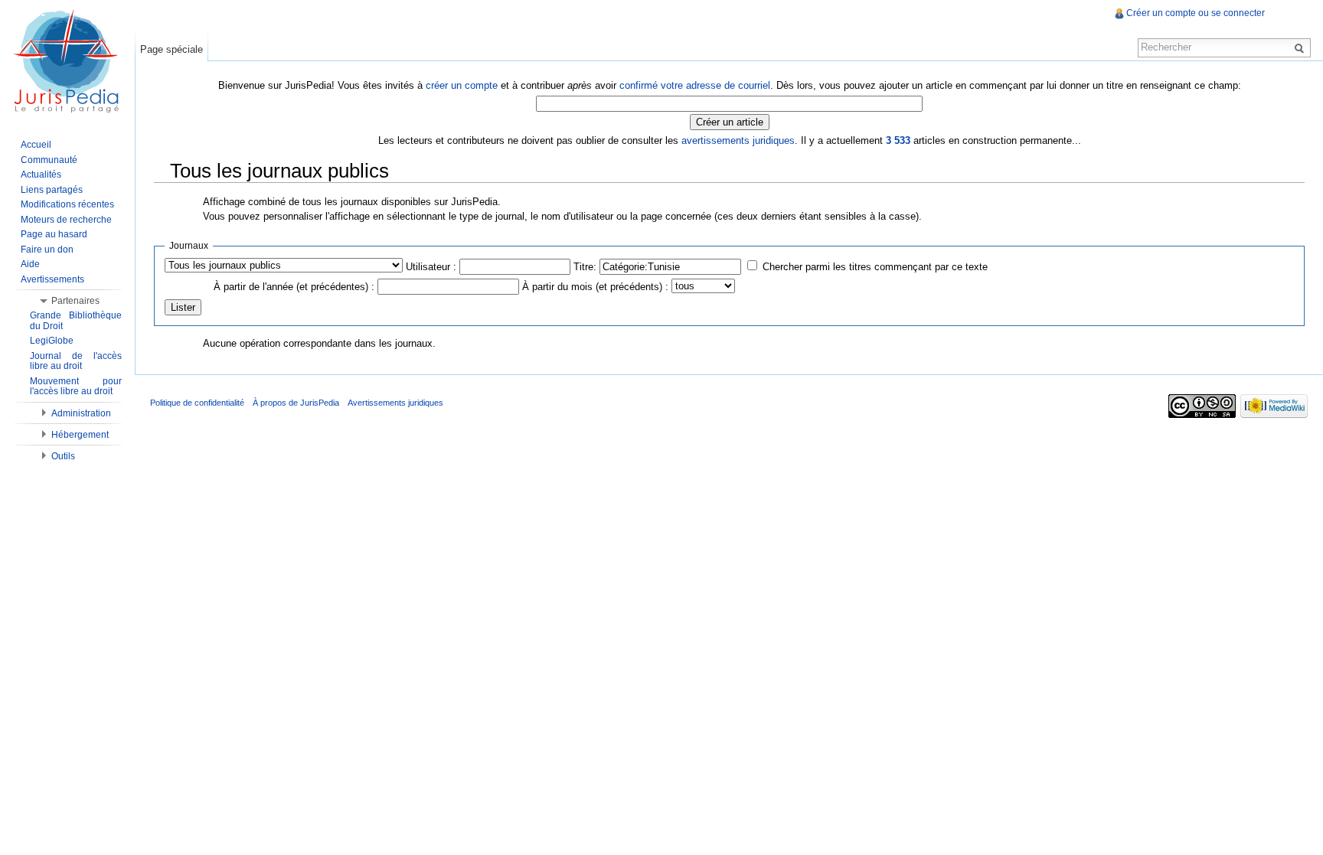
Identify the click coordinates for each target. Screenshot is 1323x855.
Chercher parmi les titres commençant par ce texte (875, 266)
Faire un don (47, 249)
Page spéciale (171, 49)
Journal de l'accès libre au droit (76, 361)
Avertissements (52, 279)
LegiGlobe (52, 340)
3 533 (898, 140)
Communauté (49, 160)
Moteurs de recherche (66, 219)
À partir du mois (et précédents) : (595, 286)
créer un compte (462, 85)
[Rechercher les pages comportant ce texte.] (1301, 47)
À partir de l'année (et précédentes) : (294, 286)
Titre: (584, 266)
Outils (63, 456)
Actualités (41, 174)
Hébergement (80, 434)
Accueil (36, 144)
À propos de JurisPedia (296, 402)
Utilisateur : (431, 266)
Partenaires (75, 300)
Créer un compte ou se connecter (1195, 13)
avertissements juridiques (738, 140)
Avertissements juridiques (395, 402)
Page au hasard (54, 234)
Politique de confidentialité (197, 402)
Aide (30, 264)
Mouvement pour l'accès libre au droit (76, 386)
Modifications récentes (67, 204)
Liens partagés (52, 189)
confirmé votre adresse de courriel (694, 85)
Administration (81, 413)
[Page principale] (67, 61)
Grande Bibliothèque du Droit (76, 320)
